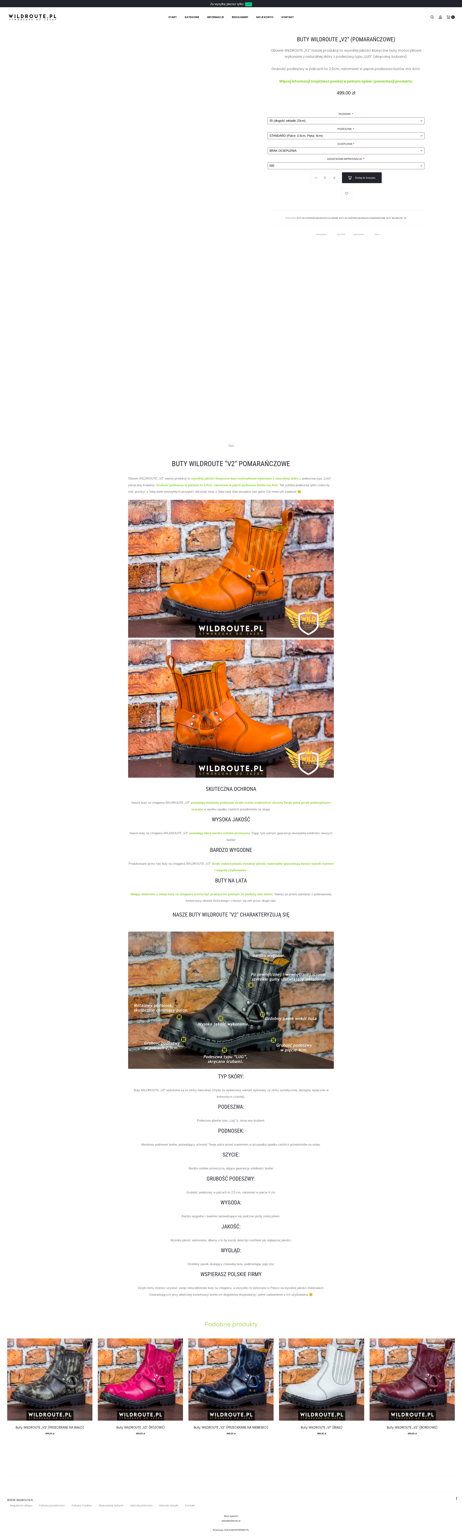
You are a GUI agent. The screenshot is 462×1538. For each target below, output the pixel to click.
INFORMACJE (215, 17)
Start (172, 17)
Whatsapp (359, 235)
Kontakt (190, 1505)
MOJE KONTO (264, 17)
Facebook (321, 235)
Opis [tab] (231, 445)
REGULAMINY (240, 17)
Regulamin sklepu (21, 1505)
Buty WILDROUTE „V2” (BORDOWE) (412, 1427)
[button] (315, 177)
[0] (448, 17)
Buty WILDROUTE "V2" (396, 218)
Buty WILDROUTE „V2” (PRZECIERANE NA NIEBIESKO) (231, 1427)
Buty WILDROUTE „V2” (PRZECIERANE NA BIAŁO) (50, 1427)
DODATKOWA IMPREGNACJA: (345, 158)
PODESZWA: (345, 129)
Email (377, 235)
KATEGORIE (192, 17)
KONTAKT (288, 17)
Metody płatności (141, 1505)
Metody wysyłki (168, 1505)
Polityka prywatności (52, 1505)
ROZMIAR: (346, 114)
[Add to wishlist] (346, 193)
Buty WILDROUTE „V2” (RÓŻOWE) (140, 1427)
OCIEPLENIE (345, 143)
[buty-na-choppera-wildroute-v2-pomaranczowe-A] (231, 569)
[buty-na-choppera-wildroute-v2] (231, 1000)
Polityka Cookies (82, 1505)
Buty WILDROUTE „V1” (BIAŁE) (321, 1427)
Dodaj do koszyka (364, 177)
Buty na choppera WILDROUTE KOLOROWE (317, 218)
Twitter (341, 235)
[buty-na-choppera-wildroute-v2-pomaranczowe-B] (231, 709)
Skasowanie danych (111, 1505)
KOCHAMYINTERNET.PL (236, 1530)
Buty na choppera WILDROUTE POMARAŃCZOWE (362, 218)
